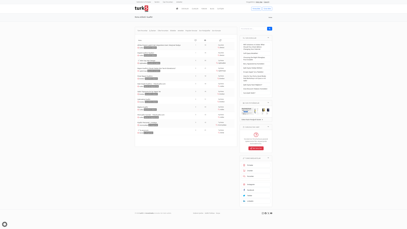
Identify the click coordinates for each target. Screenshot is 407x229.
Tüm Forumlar (142, 31)
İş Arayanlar (153, 125)
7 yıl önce (221, 122)
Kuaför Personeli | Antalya (147, 122)
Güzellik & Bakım (150, 48)
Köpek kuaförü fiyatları (145, 53)
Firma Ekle (256, 9)
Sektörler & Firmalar (144, 2)
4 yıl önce (221, 107)
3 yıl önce (221, 68)
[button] (4, 224)
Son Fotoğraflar (204, 31)
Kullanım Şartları (198, 213)
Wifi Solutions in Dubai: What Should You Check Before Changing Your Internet (253, 47)
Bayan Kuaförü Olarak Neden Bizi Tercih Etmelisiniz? (156, 68)
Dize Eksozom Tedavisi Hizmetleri (255, 89)
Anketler (179, 2)
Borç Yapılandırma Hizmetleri (253, 64)
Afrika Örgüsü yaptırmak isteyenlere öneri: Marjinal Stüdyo (159, 45)
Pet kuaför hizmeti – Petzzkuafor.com (150, 115)
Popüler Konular (191, 31)
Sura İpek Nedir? (249, 93)
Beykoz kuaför (142, 107)
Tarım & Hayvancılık (151, 86)
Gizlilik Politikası (210, 213)
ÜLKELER (195, 9)
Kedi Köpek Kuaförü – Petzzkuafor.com (151, 84)
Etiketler (173, 31)
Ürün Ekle (267, 9)
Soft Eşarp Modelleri (250, 53)
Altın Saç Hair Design (147, 60)
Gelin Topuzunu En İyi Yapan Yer (149, 91)
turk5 (141, 213)
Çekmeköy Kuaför (143, 99)
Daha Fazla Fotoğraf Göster (251, 120)
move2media (149, 213)
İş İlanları (152, 31)
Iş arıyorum (144, 130)
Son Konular (216, 31)
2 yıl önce (221, 60)
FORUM (204, 9)
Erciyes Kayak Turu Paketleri (253, 72)
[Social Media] (263, 213)
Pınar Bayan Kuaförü (145, 76)
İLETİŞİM (220, 9)
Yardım (156, 2)
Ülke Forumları (163, 31)
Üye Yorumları (168, 2)
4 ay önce (221, 45)
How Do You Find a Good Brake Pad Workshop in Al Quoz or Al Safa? (254, 78)
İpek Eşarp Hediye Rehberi (252, 68)
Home (270, 17)
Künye (218, 213)
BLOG (212, 9)
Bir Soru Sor (257, 148)
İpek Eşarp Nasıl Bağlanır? (252, 85)
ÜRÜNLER (185, 9)
